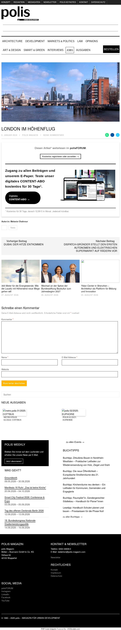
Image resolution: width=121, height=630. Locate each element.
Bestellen (111, 49)
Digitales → (19, 197)
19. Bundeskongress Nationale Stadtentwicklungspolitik (20, 522)
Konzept (5, 2)
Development (35, 41)
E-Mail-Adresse (69, 357)
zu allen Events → (75, 442)
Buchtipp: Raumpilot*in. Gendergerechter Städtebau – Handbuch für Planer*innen (83, 499)
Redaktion (19, 2)
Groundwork (11, 477)
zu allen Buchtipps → (72, 516)
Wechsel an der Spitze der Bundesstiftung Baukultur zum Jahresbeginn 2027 (56, 288)
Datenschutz (98, 2)
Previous (8, 93)
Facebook (5, 597)
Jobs (69, 50)
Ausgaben (83, 50)
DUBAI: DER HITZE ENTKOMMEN (23, 244)
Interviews (55, 50)
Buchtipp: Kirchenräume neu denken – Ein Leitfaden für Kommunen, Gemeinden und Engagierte (84, 488)
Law (80, 41)
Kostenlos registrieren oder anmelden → (60, 156)
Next (113, 93)
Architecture (12, 41)
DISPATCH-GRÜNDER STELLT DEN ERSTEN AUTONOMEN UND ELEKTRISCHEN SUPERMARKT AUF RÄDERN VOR (90, 247)
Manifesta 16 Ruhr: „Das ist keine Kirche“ (25, 487)
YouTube (5, 600)
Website (5, 369)
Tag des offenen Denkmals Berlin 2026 (24, 510)
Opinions (92, 41)
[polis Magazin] (20, 19)
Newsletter (49, 2)
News (12, 227)
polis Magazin (30, 135)
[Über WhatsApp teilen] (107, 135)
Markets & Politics (61, 41)
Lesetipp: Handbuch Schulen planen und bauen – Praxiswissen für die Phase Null (83, 509)
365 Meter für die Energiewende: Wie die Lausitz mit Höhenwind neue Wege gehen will (20, 288)
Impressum (56, 572)
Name (4, 357)
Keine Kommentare (53, 135)
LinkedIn (5, 594)
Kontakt (83, 2)
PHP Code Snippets (48, 628)
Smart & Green (34, 50)
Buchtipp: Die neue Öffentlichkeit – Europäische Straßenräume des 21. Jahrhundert (81, 474)
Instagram (6, 591)
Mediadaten (34, 2)
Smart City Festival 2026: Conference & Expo (25, 499)
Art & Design (12, 50)
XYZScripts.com (73, 628)
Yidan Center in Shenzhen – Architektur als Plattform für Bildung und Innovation (98, 288)
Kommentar (7, 319)
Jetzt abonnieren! (14, 461)
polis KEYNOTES (68, 2)
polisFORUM (7, 588)
